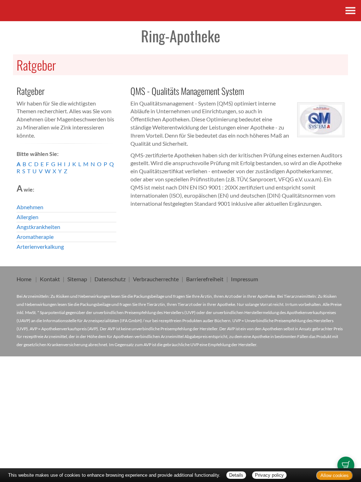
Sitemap (77, 279)
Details (236, 475)
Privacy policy (269, 475)
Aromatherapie (35, 236)
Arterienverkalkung (40, 246)
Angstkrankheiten (38, 226)
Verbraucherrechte (156, 279)
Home (24, 279)
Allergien (27, 216)
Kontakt (50, 279)
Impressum (244, 279)
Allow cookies (334, 475)
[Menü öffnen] (350, 10)
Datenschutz (110, 279)
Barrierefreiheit (205, 279)
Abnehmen (30, 207)
